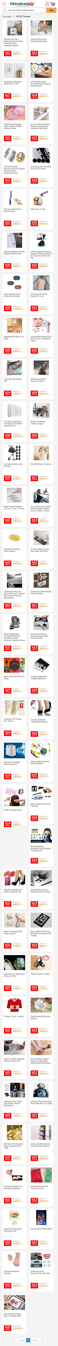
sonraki (35, 1340)
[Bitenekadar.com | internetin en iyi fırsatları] (19, 3)
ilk (15, 1340)
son (42, 1340)
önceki (22, 1340)
